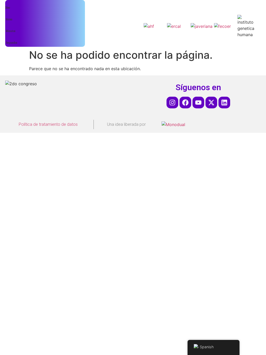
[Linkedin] (224, 102)
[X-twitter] (211, 102)
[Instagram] (172, 102)
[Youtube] (198, 102)
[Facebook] (185, 102)
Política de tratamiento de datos (48, 124)
